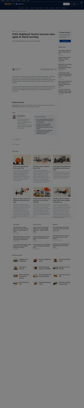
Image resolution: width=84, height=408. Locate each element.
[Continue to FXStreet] (81, 2)
